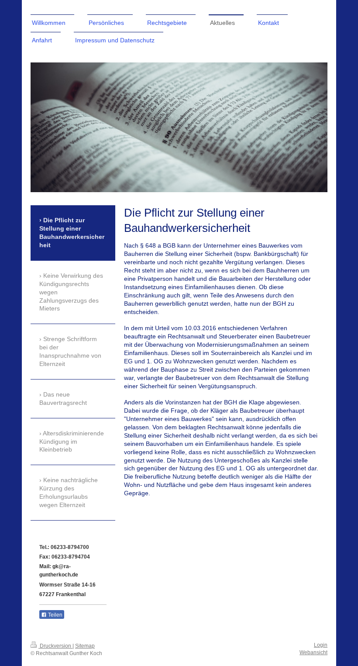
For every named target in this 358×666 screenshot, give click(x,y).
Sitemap (85, 646)
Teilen (54, 615)
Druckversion (55, 646)
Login (320, 645)
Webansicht (313, 652)
